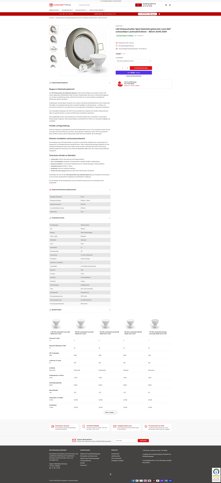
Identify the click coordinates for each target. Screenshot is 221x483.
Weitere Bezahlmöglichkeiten (133, 76)
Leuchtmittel (119, 57)
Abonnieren (143, 440)
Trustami (167, 429)
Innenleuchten (53, 10)
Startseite (51, 17)
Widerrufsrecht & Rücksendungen (89, 458)
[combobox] (110, 5)
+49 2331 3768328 (134, 85)
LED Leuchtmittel (80, 10)
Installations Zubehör (96, 10)
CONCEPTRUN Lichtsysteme (60, 480)
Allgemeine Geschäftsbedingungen (90, 454)
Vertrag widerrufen (85, 460)
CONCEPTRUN (119, 26)
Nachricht (126, 85)
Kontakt (82, 463)
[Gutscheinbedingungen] (159, 14)
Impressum (83, 465)
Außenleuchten (67, 10)
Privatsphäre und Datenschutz (88, 456)
